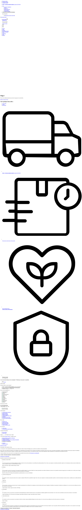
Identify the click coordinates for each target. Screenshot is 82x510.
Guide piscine (4, 428)
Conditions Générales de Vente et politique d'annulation (10, 439)
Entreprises (4, 416)
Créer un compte (4, 23)
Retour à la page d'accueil (4, 99)
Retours (5, 7)
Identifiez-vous (4, 20)
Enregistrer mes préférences (5, 508)
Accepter (2, 454)
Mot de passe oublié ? (5, 423)
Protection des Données (5, 438)
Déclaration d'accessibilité (6, 440)
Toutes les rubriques (7, 11)
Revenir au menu (4, 1)
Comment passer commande (6, 412)
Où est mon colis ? (5, 424)
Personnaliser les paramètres (16, 454)
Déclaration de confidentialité (4, 456)
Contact (3, 104)
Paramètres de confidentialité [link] (6, 441)
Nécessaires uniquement (7, 454)
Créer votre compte (5, 422)
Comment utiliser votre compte (6, 415)
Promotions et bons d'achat (6, 417)
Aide (3, 6)
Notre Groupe (4, 433)
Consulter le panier (5, 2)
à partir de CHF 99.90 (11, 4)
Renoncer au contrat (3, 445)
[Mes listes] (3, 25)
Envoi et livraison (5, 413)
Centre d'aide (4, 103)
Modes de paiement (7, 9)
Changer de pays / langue (10, 434)
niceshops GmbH (7, 436)
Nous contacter (6, 10)
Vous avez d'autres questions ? (6, 418)
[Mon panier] (42, 26)
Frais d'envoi (6, 8)
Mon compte (4, 105)
